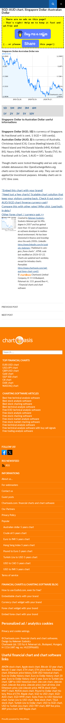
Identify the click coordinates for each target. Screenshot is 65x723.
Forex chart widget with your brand (20, 608)
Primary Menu (61, 4)
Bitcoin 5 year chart (12, 670)
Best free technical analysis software (21, 398)
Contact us (7, 491)
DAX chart (7, 383)
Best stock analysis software (16, 401)
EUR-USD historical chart (45, 673)
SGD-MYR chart (22, 697)
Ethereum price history (19, 673)
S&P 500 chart (10, 377)
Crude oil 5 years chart (14, 533)
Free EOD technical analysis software (21, 410)
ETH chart (28, 670)
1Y (4, 113)
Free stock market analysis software (20, 419)
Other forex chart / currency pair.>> (23, 214)
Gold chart (7, 374)
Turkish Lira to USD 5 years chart (20, 557)
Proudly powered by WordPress (15, 719)
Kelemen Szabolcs (36, 218)
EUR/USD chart (10, 365)
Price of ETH (13, 694)
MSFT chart (8, 691)
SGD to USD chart (44, 694)
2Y (11, 113)
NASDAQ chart (10, 386)
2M (20, 108)
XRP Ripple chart (27, 709)
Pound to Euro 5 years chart (17, 551)
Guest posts (8, 497)
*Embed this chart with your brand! (22, 190)
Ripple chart (27, 694)
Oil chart (6, 380)
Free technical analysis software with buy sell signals (29, 428)
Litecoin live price (17, 685)
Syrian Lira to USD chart (20, 700)
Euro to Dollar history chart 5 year (24, 679)
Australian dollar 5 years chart (18, 527)
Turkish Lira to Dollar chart (28, 703)
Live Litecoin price (27, 688)
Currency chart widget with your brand (22, 602)
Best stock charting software (17, 404)
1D (5, 108)
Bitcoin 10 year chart (51, 667)
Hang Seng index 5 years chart (19, 545)
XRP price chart (10, 709)
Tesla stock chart (42, 700)
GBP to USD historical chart (22, 682)
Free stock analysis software (16, 413)
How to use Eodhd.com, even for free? (21, 590)
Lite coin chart (45, 682)
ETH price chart (43, 670)
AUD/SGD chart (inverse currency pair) (25, 202)
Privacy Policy (9, 515)
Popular (6, 521)
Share (30, 43)
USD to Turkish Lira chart (15, 706)
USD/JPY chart (10, 368)
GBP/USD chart (10, 371)
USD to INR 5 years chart (16, 569)
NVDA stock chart (24, 691)
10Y (31, 113)
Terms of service (10, 575)
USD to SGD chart (52, 703)
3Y (18, 113)
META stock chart (47, 688)
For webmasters (10, 485)
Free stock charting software (17, 416)
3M (27, 108)
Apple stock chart (31, 667)
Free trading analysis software (17, 431)
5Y (24, 113)
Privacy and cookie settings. (16, 631)
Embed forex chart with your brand (20, 614)
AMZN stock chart (11, 667)
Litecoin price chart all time (41, 685)
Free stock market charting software (21, 422)
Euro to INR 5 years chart (16, 539)
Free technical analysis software (18, 425)
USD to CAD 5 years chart (16, 563)
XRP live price (53, 706)
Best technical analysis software (18, 407)
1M (12, 108)
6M (34, 108)
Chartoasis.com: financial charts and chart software (28, 503)
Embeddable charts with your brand (20, 596)
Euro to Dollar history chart (16, 676)
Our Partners (8, 509)
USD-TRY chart (36, 706)
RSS (7, 465)
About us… (7, 479)
